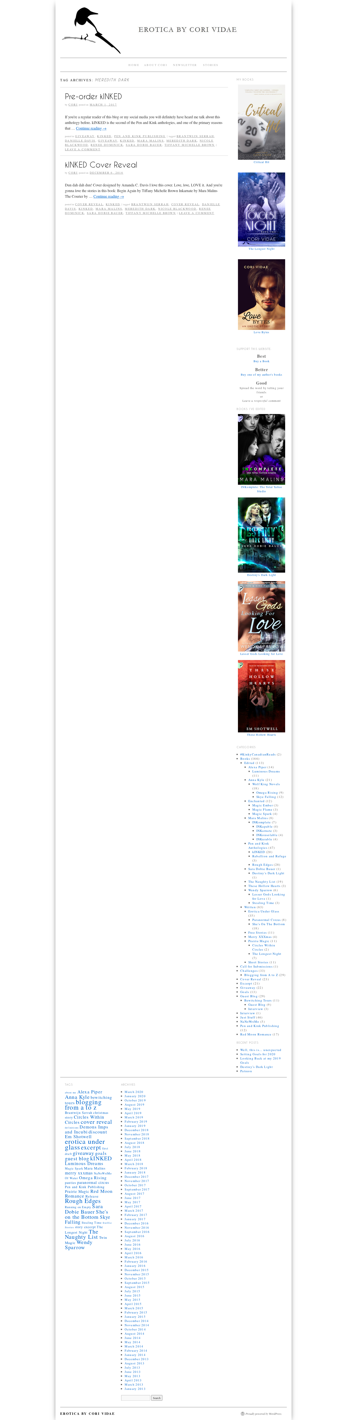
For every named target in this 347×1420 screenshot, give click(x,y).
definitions (72, 1127)
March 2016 (134, 1257)
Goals (244, 992)
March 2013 (134, 1384)
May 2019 (132, 1109)
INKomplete (261, 822)
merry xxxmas (79, 1173)
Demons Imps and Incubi (86, 1129)
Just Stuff (247, 1017)
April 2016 (133, 1253)
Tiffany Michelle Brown (190, 145)
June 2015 (133, 1295)
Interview (255, 1009)
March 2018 (134, 1164)
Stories (211, 65)
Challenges (249, 971)
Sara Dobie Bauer (144, 145)
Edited (249, 763)
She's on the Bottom (86, 1214)
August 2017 (134, 1193)
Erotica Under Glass (263, 911)
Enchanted (256, 801)
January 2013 (135, 1389)
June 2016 (133, 1244)
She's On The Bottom (268, 924)
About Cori (155, 65)
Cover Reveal (89, 204)
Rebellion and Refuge (269, 856)
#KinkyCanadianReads (258, 754)
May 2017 (132, 1202)
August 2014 (134, 1333)
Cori (73, 104)
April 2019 (133, 1113)
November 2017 (137, 1181)
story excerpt (85, 1227)
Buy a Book (262, 361)
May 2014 (132, 1342)
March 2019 (134, 1117)
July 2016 (132, 1240)
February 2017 (136, 1215)
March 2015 (134, 1308)
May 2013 (132, 1376)
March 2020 (134, 1092)
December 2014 (137, 1321)
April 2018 (133, 1159)
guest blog (77, 1158)
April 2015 (133, 1304)
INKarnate (264, 831)
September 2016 (137, 1232)
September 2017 (137, 1189)
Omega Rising (267, 792)
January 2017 (135, 1219)
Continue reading (91, 128)
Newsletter (185, 65)
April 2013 (133, 1380)
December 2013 (137, 1359)
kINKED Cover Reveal (101, 164)
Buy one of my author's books (262, 374)
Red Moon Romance (256, 1034)
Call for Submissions (256, 966)
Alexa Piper (257, 767)
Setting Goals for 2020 (258, 1054)
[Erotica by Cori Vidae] (173, 32)
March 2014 (134, 1346)
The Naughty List (262, 881)
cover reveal (185, 204)
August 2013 (134, 1363)
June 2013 (133, 1372)
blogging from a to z (83, 1104)
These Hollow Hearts (264, 886)
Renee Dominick (107, 145)
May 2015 (132, 1299)
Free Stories (257, 932)
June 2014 (133, 1338)
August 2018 (134, 1143)
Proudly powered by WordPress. (263, 1414)
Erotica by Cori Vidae (87, 1413)
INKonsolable (267, 835)
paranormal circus (93, 1182)
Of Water (71, 1178)
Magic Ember (262, 805)
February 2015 (136, 1312)
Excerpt (246, 983)
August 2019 (134, 1104)
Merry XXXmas (260, 937)
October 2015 (135, 1278)
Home (133, 65)
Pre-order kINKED (93, 96)
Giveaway (84, 136)
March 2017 (134, 1210)
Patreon (246, 1071)
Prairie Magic (259, 941)
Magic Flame (262, 809)
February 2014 (136, 1350)
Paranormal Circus (266, 920)
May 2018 (132, 1155)
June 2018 (133, 1151)
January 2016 (135, 1266)
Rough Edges (262, 864)
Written (250, 907)
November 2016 (137, 1227)
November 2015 (137, 1274)
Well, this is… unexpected (261, 1050)
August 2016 (134, 1236)
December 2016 (137, 1223)
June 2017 (133, 1198)
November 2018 (137, 1134)
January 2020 (135, 1096)
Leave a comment (82, 149)
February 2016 (136, 1261)
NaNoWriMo (249, 1021)
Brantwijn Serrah (195, 136)
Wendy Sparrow (260, 890)
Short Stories (258, 962)
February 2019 (136, 1121)
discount (98, 1132)
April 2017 (133, 1206)
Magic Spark (262, 814)
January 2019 (135, 1126)
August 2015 (134, 1287)
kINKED (104, 136)
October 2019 (135, 1100)
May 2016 (132, 1249)
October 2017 (135, 1185)
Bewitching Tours (258, 1000)
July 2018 (132, 1147)
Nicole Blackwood (177, 208)
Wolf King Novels (266, 784)
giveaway (107, 140)
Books (245, 758)
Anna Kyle (256, 780)
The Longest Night (267, 954)
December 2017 (137, 1176)
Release (92, 1196)
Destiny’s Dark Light (256, 1067)
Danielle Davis (80, 140)
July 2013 (132, 1367)
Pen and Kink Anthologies (258, 845)
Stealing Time (263, 903)
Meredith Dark (181, 140)
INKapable (264, 826)
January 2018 (135, 1172)
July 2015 (132, 1291)
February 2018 (136, 1168)
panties (70, 1182)
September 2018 (137, 1138)
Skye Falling (266, 797)
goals (101, 1153)
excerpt (91, 1147)
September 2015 (137, 1282)
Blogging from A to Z (261, 975)
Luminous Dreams (266, 771)
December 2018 (137, 1130)
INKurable (264, 839)
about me (70, 1092)
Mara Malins (150, 140)
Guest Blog (249, 996)
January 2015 (135, 1316)
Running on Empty (78, 1207)
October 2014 (135, 1329)
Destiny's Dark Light (268, 873)
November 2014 (137, 1325)
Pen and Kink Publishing (140, 136)
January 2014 (135, 1355)
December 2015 (137, 1270)
